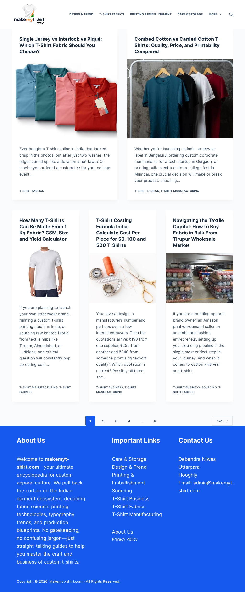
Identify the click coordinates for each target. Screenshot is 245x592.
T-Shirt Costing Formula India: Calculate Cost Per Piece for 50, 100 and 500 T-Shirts (121, 232)
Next (220, 420)
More (213, 14)
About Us (122, 532)
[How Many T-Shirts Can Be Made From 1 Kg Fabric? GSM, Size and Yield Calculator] (45, 272)
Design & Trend (81, 14)
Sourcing (209, 387)
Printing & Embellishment (151, 14)
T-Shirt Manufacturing (180, 191)
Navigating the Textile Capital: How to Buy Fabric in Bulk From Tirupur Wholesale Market (198, 232)
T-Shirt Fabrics (111, 14)
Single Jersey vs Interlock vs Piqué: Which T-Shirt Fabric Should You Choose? (60, 45)
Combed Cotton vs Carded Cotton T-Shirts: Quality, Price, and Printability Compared (177, 45)
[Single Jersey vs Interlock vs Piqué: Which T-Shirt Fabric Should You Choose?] (64, 98)
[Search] (231, 14)
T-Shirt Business (109, 387)
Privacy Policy (125, 539)
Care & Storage (190, 14)
